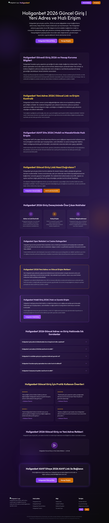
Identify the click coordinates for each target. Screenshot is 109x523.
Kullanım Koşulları (60, 506)
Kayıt (87, 509)
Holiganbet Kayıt (37, 504)
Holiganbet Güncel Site (46, 480)
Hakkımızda (58, 501)
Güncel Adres (86, 2)
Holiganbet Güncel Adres (32, 191)
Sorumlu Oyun (59, 508)
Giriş (81, 509)
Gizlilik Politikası (60, 504)
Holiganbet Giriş (37, 501)
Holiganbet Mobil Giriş (32, 317)
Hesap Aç (96, 2)
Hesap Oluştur (66, 41)
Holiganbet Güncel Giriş (46, 41)
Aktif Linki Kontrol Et (51, 191)
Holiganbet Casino (37, 508)
